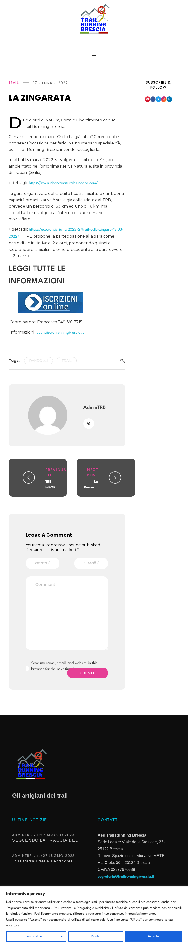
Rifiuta (95, 936)
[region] (94, 916)
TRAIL (14, 82)
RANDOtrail (38, 361)
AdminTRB (94, 407)
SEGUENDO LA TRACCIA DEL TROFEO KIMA (49, 840)
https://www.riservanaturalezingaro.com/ (63, 183)
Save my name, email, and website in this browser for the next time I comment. (64, 666)
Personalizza (34, 936)
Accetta (153, 936)
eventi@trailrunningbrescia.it (60, 333)
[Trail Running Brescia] (94, 18)
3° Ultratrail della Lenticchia (42, 861)
